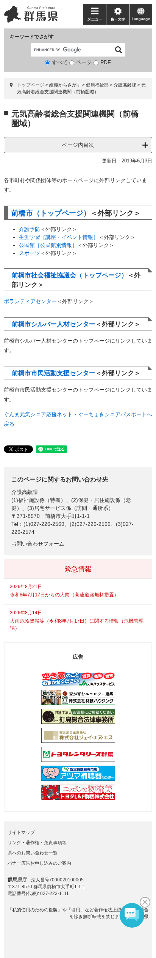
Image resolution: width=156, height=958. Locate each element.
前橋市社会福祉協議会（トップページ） (70, 275)
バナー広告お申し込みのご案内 (39, 863)
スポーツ (29, 253)
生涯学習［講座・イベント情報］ (58, 237)
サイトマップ (21, 832)
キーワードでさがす (31, 36)
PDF (105, 62)
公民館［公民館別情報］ (48, 245)
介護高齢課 (125, 85)
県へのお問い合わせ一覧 (33, 853)
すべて (60, 62)
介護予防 (29, 229)
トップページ (30, 85)
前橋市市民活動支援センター (53, 373)
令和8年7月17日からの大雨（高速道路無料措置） (64, 595)
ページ (84, 62)
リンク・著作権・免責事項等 (37, 842)
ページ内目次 (78, 145)
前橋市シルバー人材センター (53, 324)
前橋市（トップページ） (50, 213)
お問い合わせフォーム (37, 544)
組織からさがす (65, 85)
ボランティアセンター (30, 301)
